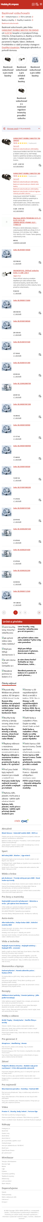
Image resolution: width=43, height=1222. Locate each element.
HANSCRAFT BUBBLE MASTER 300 (26, 173)
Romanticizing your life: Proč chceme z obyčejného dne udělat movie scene (21, 1051)
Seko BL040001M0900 (22, 446)
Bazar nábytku (6, 1183)
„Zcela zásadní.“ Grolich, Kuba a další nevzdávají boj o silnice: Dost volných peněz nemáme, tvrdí (20, 845)
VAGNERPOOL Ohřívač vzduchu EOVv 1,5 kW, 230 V (26, 271)
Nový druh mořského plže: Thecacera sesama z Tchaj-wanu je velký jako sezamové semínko (20, 1101)
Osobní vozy (6, 1133)
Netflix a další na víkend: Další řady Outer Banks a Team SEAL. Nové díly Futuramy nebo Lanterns (21, 952)
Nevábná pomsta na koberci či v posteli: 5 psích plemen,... (27, 672)
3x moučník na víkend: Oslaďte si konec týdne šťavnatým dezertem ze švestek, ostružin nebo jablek (19, 1006)
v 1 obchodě (17, 263)
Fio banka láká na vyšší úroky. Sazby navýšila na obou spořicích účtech (21, 977)
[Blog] (33, 4)
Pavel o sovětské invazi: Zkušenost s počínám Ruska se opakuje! (21, 1120)
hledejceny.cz (6, 1128)
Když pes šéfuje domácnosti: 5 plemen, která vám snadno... (28, 650)
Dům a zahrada (26, 17)
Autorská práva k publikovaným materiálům (24, 1212)
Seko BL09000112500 (21, 591)
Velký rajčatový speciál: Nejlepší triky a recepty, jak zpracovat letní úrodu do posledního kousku (20, 1002)
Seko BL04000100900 (21, 425)
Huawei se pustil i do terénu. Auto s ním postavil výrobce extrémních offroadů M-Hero (19, 929)
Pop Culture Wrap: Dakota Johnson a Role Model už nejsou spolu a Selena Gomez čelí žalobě (20, 1056)
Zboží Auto (5, 1148)
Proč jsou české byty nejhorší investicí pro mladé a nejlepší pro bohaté (11, 784)
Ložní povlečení (6, 1181)
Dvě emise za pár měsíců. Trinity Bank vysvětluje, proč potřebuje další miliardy (18, 981)
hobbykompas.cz (12, 17)
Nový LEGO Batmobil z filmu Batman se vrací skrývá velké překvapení (19, 1097)
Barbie (4, 1166)
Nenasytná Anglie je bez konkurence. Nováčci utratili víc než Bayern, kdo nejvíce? (20, 860)
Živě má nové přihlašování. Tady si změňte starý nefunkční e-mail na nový (20, 960)
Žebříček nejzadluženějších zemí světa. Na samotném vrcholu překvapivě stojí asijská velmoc (20, 985)
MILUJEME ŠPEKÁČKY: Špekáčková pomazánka (16, 911)
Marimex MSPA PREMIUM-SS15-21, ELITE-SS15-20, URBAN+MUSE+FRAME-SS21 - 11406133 (27, 221)
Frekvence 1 (5, 1199)
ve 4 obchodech (18, 166)
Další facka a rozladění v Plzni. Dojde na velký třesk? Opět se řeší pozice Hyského (31, 734)
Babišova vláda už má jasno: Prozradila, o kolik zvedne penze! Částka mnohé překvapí (21, 841)
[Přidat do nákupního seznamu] (40, 165)
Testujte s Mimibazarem (9, 1161)
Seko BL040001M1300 (22, 404)
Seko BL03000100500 (21, 466)
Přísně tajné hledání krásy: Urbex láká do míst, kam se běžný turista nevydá (20, 1033)
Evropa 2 (4, 1202)
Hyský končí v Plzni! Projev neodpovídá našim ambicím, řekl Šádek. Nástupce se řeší (20, 868)
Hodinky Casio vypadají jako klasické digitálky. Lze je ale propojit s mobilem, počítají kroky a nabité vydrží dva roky (20, 956)
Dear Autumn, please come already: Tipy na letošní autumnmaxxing (17, 1047)
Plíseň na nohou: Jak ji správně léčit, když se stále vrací (18, 1076)
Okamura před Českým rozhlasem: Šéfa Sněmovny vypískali (20, 1117)
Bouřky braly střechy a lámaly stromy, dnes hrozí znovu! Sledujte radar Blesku (10, 734)
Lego (3, 1169)
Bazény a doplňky (8, 20)
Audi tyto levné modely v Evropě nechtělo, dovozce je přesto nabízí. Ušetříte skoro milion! (20, 935)
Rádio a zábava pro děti (9, 1197)
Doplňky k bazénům (24, 20)
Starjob (4, 1192)
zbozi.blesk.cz (6, 1138)
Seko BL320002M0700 (22, 383)
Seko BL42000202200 (21, 570)
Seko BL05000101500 (21, 508)
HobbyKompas (6, 1143)
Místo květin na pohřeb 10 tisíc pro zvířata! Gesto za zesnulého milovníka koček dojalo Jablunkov (21, 891)
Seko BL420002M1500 (22, 529)
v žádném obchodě (19, 243)
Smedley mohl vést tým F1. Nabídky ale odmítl (16, 932)
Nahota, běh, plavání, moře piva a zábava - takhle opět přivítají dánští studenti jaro (11, 809)
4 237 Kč (8, 33)
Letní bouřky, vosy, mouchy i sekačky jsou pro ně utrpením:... (28, 628)
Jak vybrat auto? (7, 1153)
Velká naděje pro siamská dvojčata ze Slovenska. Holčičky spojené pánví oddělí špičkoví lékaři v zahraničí (19, 907)
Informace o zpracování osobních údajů (14, 1216)
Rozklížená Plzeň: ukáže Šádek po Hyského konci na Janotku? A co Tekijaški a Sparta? (21, 864)
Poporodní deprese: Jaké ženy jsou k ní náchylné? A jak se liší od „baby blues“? (20, 1072)
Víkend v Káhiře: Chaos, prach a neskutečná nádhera (18, 1026)
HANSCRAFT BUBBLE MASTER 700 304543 (20, 30)
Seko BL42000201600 (21, 550)
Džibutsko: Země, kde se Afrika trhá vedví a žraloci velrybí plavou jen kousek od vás (19, 1029)
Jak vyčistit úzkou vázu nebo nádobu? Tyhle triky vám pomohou (29, 639)
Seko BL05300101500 (21, 342)
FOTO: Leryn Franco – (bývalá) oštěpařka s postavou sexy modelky (32, 784)
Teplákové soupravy (8, 1176)
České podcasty (6, 1194)
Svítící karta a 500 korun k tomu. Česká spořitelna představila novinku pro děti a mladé (32, 759)
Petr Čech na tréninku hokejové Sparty (14, 1115)
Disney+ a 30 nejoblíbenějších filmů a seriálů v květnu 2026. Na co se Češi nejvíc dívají (31, 706)
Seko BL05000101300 (21, 363)
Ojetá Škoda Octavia (8, 1150)
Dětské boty (5, 1178)
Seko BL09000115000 (21, 300)
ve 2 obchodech (18, 211)
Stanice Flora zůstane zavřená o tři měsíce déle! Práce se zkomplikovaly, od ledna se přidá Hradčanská (19, 887)
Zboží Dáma (5, 1136)
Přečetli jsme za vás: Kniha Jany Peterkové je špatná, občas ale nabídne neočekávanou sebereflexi (21, 837)
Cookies (30, 1216)
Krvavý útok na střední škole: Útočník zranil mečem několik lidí (21, 884)
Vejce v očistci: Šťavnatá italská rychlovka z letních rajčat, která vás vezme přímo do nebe (21, 1010)
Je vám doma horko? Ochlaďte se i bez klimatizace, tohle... (27, 661)
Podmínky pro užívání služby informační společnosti (21, 1214)
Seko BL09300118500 (21, 250)
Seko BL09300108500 (21, 321)
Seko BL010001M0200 (22, 487)
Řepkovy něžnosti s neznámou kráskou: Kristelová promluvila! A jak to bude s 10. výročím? (11, 759)
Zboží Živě (5, 1131)
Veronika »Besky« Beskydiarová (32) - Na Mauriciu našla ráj (20, 913)
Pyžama (4, 1171)
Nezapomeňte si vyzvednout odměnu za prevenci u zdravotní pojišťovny (21, 1079)
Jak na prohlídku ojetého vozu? (11, 1141)
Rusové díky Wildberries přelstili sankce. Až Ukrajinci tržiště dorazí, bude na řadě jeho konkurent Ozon (11, 707)
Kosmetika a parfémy (8, 1174)
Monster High (6, 1164)
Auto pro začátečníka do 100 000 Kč (13, 1145)
